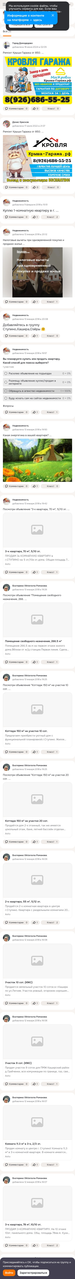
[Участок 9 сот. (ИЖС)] (37, 1052)
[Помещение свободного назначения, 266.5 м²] (37, 630)
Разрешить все (21, 24)
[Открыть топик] (37, 53)
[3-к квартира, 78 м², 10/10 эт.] (37, 1213)
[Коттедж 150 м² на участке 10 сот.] (37, 720)
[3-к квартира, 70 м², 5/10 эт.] (37, 540)
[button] (16, 108)
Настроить (43, 24)
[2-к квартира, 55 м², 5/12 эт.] (37, 890)
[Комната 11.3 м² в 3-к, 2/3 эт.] (37, 1132)
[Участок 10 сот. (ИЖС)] (37, 971)
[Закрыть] (53, 15)
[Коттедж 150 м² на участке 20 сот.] (37, 809)
